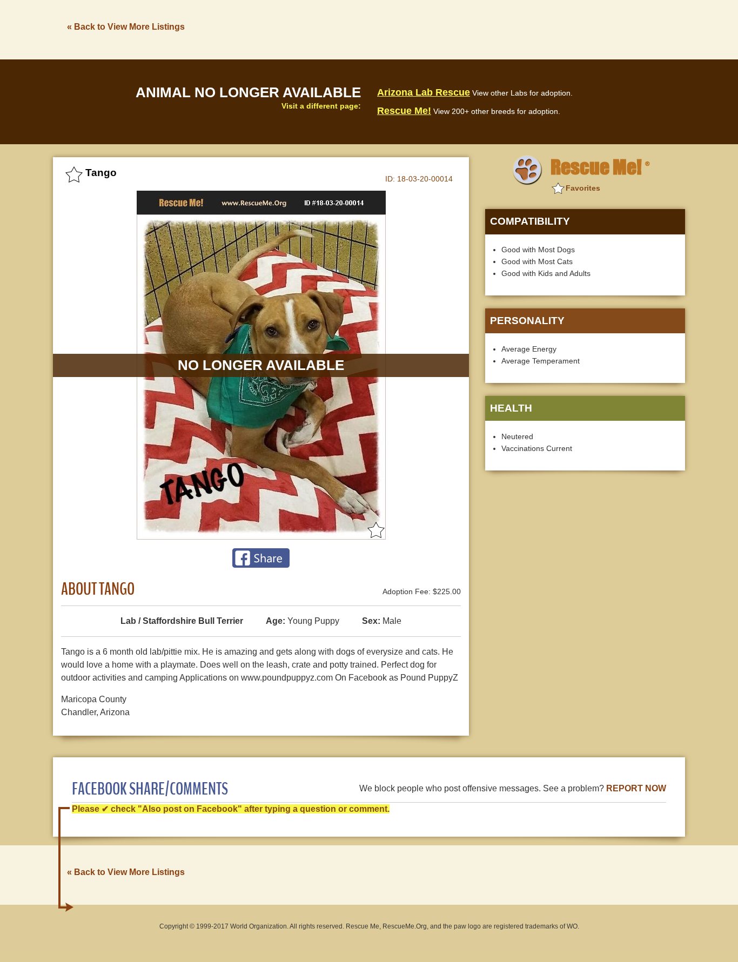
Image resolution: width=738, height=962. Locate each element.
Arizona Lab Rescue (423, 92)
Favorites (583, 188)
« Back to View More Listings (126, 26)
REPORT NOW (636, 788)
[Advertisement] (488, 28)
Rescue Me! (404, 110)
